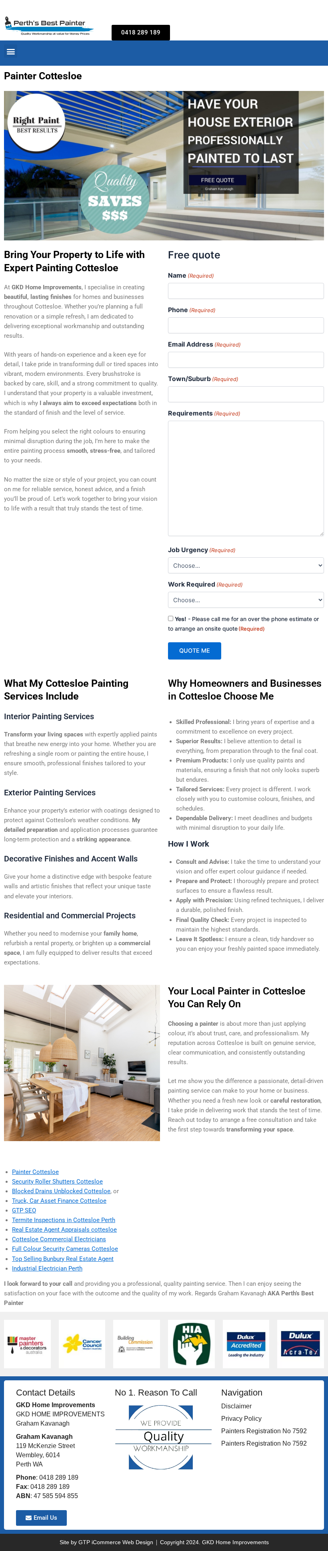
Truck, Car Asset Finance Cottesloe (59, 1200)
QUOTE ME (194, 650)
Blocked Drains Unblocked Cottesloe (61, 1191)
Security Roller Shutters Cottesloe (57, 1181)
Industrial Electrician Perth (47, 1268)
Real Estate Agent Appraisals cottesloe (64, 1229)
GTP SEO (24, 1210)
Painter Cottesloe (35, 1172)
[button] (10, 51)
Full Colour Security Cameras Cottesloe (65, 1248)
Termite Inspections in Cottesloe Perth (63, 1220)
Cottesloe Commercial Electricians (59, 1239)
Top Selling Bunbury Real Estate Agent (63, 1259)
